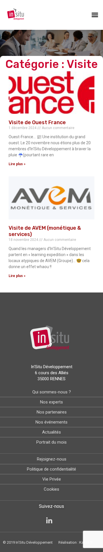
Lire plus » (17, 164)
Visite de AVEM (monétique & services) (45, 231)
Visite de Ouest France (37, 122)
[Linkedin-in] (49, 521)
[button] (95, 14)
